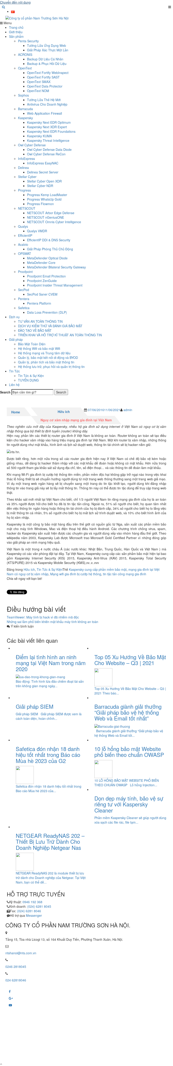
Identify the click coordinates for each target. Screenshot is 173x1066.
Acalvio (23, 244)
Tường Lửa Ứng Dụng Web (46, 45)
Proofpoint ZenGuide (42, 280)
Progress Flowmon (40, 203)
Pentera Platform (39, 303)
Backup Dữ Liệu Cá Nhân (45, 59)
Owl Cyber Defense (32, 145)
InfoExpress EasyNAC (42, 163)
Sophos (23, 95)
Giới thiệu (16, 32)
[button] (3, 7)
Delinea (23, 167)
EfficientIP (25, 235)
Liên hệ (14, 384)
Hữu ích (64, 411)
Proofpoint (25, 271)
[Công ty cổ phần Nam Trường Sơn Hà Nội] (86, 18)
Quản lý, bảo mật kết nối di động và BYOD (48, 357)
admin (127, 409)
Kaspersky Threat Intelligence (48, 140)
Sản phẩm (16, 36)
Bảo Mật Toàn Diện (32, 344)
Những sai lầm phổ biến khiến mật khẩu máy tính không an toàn (52, 621)
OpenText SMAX (38, 81)
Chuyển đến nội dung (15, 2)
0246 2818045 (15, 966)
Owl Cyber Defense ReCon (46, 154)
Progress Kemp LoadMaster (47, 194)
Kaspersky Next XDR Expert (47, 127)
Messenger (34, 915)
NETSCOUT (26, 208)
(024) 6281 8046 (29, 911)
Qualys (23, 226)
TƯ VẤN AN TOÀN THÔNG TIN (40, 321)
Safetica (24, 308)
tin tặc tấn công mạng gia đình (124, 574)
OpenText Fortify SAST (43, 77)
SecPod (23, 289)
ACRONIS (25, 54)
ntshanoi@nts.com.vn (20, 953)
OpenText (25, 68)
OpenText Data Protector (44, 86)
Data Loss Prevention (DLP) (47, 312)
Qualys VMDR (37, 231)
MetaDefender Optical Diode (47, 258)
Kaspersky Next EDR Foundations (51, 131)
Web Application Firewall (44, 113)
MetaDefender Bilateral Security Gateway (56, 267)
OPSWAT (24, 253)
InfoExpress (26, 158)
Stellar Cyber (27, 176)
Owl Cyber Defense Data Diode (49, 149)
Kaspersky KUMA (39, 136)
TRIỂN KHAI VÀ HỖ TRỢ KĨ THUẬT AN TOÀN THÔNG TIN (60, 335)
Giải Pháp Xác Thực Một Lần (47, 50)
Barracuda (25, 109)
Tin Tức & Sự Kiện (31, 375)
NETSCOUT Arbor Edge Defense (50, 213)
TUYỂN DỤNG (28, 380)
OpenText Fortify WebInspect (47, 72)
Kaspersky (25, 118)
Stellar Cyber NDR (40, 185)
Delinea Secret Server (42, 172)
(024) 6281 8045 (39, 906)
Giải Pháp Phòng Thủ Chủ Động (50, 249)
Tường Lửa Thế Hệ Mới (44, 99)
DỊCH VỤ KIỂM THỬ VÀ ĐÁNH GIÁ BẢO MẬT (50, 326)
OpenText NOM (38, 90)
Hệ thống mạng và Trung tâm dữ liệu (44, 353)
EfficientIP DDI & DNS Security (48, 240)
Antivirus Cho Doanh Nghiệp (47, 104)
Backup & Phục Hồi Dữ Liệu (46, 63)
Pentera (23, 298)
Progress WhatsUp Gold (44, 199)
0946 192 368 (32, 902)
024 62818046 (15, 980)
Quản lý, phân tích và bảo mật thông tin (46, 362)
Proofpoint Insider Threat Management (54, 285)
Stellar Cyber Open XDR (44, 181)
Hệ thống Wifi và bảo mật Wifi (39, 348)
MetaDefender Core (41, 262)
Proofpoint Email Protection (46, 276)
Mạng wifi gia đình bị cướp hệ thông (75, 574)
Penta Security (28, 41)
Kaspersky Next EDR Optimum (49, 122)
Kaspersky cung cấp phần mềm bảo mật (98, 569)
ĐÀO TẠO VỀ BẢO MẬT (35, 330)
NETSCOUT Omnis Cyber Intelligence (54, 222)
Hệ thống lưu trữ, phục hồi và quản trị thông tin (51, 366)
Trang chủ (16, 27)
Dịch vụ (14, 317)
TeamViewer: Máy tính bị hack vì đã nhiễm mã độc (43, 617)
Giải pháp (16, 339)
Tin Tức (14, 371)
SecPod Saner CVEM (42, 294)
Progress (24, 190)
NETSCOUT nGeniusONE (45, 217)
